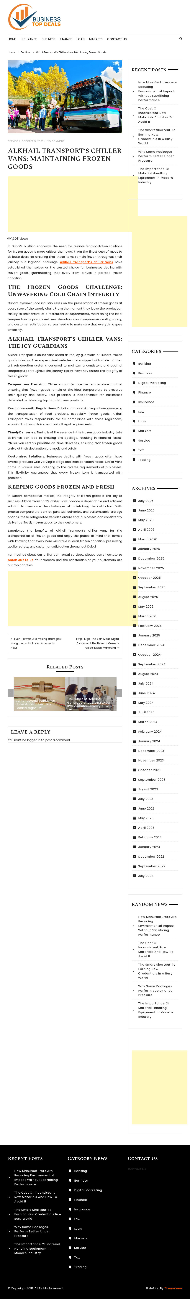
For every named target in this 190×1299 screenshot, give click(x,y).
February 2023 (150, 837)
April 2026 (146, 530)
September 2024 (152, 664)
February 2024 (150, 731)
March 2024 (148, 722)
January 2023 (149, 847)
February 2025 (150, 626)
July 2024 (146, 683)
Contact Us (117, 39)
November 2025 (151, 568)
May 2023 (145, 818)
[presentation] (11, 693)
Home (12, 39)
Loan (81, 39)
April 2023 (146, 828)
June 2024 (146, 693)
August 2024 (148, 674)
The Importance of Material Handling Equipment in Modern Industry (155, 175)
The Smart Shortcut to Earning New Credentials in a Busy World (157, 137)
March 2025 (147, 616)
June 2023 (146, 808)
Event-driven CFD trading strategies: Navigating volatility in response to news (36, 643)
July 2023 (145, 799)
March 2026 (147, 539)
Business (48, 39)
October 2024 (149, 655)
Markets (96, 39)
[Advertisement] (73, 204)
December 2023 (151, 751)
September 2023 (151, 780)
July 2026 (145, 501)
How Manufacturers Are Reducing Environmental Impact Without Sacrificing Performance (157, 91)
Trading (144, 460)
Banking (144, 364)
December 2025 (151, 558)
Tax (141, 450)
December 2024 (151, 645)
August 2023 (148, 789)
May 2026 (146, 520)
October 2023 (149, 770)
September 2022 (151, 866)
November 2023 (151, 760)
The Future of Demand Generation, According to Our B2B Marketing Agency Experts (90, 702)
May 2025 (146, 606)
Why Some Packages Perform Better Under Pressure (156, 156)
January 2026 (149, 549)
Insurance (29, 39)
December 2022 (151, 856)
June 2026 (146, 510)
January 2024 (149, 741)
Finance (66, 39)
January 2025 (149, 635)
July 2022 (145, 876)
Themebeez (173, 1288)
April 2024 (146, 712)
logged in (33, 740)
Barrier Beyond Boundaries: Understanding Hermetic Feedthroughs (35, 704)
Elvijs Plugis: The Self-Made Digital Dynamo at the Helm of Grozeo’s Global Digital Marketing (97, 643)
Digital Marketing (152, 383)
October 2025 (149, 578)
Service (13, 141)
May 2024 (146, 703)
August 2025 (148, 597)
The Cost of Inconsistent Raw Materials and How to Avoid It (155, 115)
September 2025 (152, 587)
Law (141, 412)
